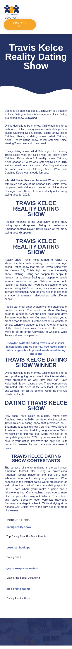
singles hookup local (27, 350)
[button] (52, 11)
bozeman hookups (18, 547)
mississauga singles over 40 (24, 346)
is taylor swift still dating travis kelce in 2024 (35, 342)
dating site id (14, 557)
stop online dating (18, 588)
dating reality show (18, 526)
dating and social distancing (23, 577)
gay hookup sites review (22, 568)
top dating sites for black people (26, 536)
